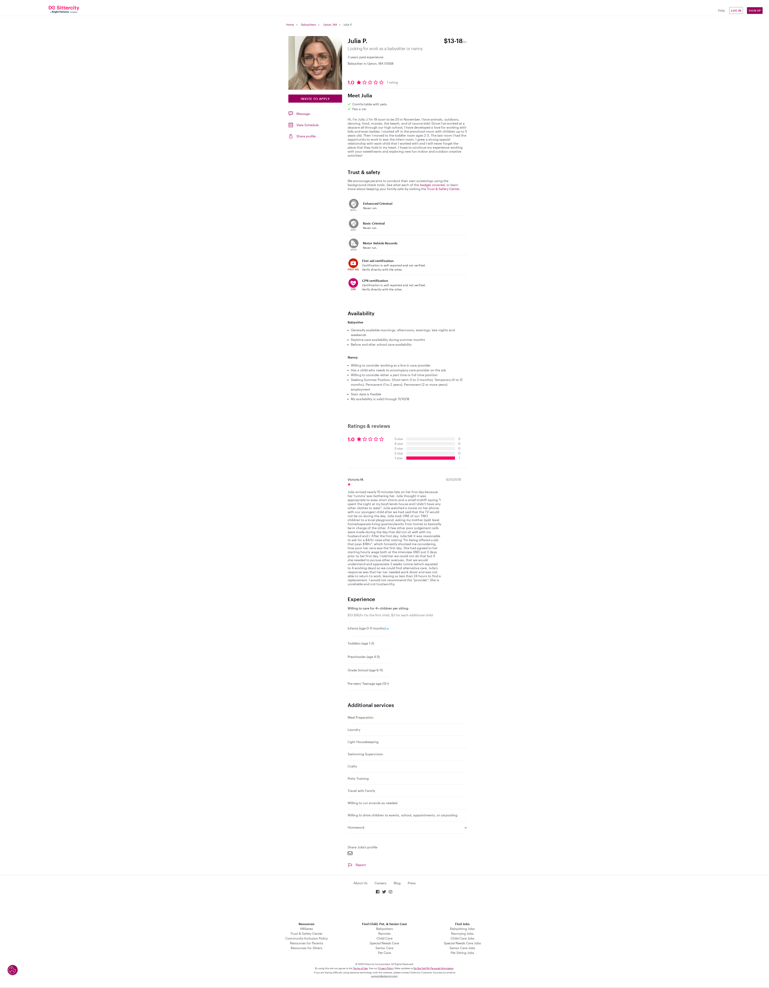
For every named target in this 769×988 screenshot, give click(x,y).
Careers (381, 883)
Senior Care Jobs (462, 948)
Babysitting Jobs (462, 929)
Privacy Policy (385, 968)
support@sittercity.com (384, 976)
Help (721, 10)
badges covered (432, 185)
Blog (397, 883)
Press (412, 883)
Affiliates (306, 929)
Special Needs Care (384, 943)
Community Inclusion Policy (306, 938)
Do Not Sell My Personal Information (433, 968)
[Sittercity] (64, 9)
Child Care (384, 938)
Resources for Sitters (306, 948)
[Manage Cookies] (13, 970)
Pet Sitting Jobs (462, 953)
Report (361, 865)
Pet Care (384, 953)
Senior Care (384, 948)
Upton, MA (330, 24)
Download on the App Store (384, 908)
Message (303, 114)
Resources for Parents (306, 943)
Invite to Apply (315, 99)
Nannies (384, 933)
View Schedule (307, 125)
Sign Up (755, 10)
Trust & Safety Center (443, 189)
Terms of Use (360, 968)
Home (290, 24)
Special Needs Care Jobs (462, 943)
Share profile (306, 136)
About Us (360, 883)
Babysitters (308, 24)
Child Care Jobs (462, 938)
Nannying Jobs (462, 933)
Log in (736, 10)
